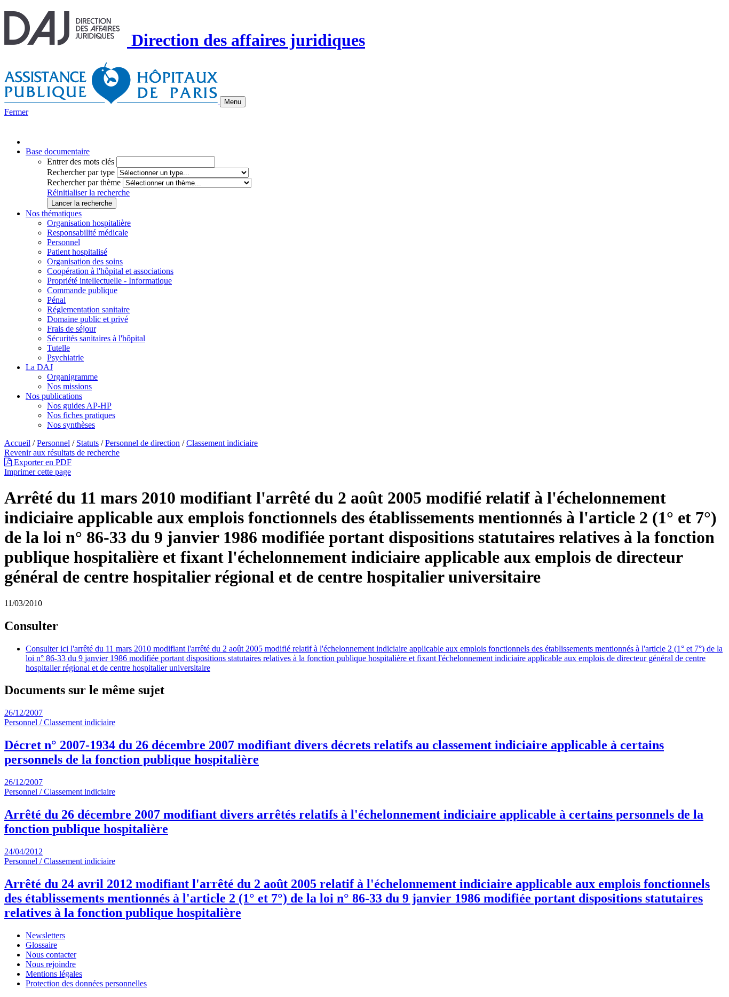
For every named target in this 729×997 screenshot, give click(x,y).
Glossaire (41, 944)
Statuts (87, 443)
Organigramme (72, 376)
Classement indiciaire (222, 443)
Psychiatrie (65, 357)
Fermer (16, 111)
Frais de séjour (71, 328)
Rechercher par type (81, 172)
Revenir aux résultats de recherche (62, 452)
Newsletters (45, 935)
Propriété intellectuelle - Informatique (109, 280)
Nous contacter (51, 954)
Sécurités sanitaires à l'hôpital (96, 338)
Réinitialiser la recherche (88, 192)
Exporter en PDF (42, 462)
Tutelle (58, 347)
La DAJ (39, 367)
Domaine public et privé (87, 319)
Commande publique (82, 290)
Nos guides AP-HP (79, 405)
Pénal (56, 299)
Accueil (17, 443)
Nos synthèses (71, 424)
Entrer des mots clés (80, 161)
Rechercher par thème (84, 182)
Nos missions (69, 386)
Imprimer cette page (37, 471)
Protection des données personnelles (86, 983)
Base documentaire (58, 151)
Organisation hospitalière (89, 222)
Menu (232, 102)
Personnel (63, 242)
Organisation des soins (85, 261)
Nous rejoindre (51, 964)
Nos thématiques (54, 213)
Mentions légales (54, 973)
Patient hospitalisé (77, 251)
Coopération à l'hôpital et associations (110, 271)
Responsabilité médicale (87, 232)
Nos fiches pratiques (81, 415)
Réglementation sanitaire (88, 309)
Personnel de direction (142, 443)
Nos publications (54, 396)
